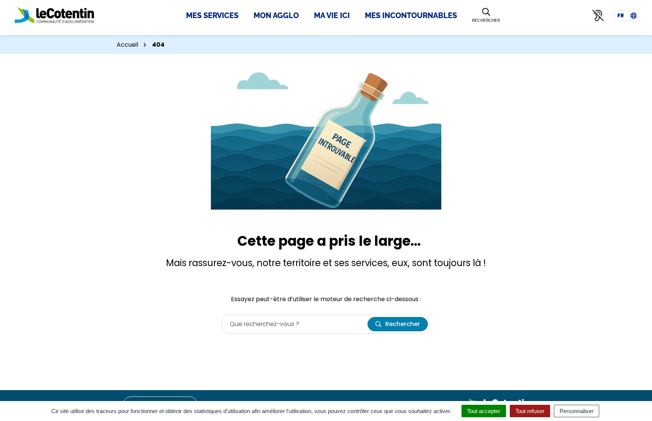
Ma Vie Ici (332, 15)
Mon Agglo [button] (276, 15)
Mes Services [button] (212, 15)
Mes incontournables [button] (411, 15)
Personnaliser (577, 411)
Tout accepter (483, 411)
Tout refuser (529, 411)
